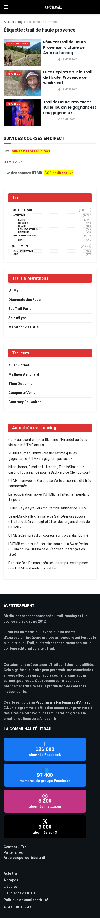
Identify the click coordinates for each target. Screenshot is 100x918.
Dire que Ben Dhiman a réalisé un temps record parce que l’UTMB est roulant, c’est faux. (48, 566)
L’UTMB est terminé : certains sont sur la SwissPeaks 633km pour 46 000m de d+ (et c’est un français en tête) (48, 549)
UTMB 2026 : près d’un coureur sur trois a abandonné (48, 535)
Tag (20, 22)
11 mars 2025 (69, 59)
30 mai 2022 (68, 119)
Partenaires (13, 852)
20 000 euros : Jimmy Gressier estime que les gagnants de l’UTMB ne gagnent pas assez (42, 456)
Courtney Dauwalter (24, 402)
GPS (15, 254)
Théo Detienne (20, 383)
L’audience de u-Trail (21, 893)
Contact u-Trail (16, 846)
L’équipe (10, 886)
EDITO (21, 220)
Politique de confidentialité (26, 900)
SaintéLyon (17, 318)
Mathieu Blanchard (23, 374)
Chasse (22, 226)
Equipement (19, 246)
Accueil (9, 22)
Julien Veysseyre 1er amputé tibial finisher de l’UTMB (48, 508)
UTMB (13, 290)
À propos (11, 880)
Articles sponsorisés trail (24, 857)
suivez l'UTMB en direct (31, 151)
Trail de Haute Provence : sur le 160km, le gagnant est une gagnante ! (69, 107)
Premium (23, 232)
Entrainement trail (18, 906)
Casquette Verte (21, 392)
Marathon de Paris (23, 327)
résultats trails (18, 43)
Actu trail (11, 873)
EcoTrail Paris (19, 308)
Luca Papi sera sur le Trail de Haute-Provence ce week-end (67, 77)
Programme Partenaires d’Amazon (64, 702)
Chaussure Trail (23, 251)
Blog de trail (20, 210)
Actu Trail (14, 74)
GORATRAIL (24, 223)
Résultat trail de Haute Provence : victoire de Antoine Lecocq (64, 47)
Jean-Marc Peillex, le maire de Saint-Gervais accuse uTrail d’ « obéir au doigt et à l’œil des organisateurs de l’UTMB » (49, 522)
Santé (21, 240)
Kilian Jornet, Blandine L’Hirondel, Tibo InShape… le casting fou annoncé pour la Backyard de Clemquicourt (49, 469)
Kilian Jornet (18, 365)
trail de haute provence (42, 22)
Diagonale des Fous (24, 299)
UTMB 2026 (13, 162)
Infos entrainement (25, 236)
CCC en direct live (58, 172)
